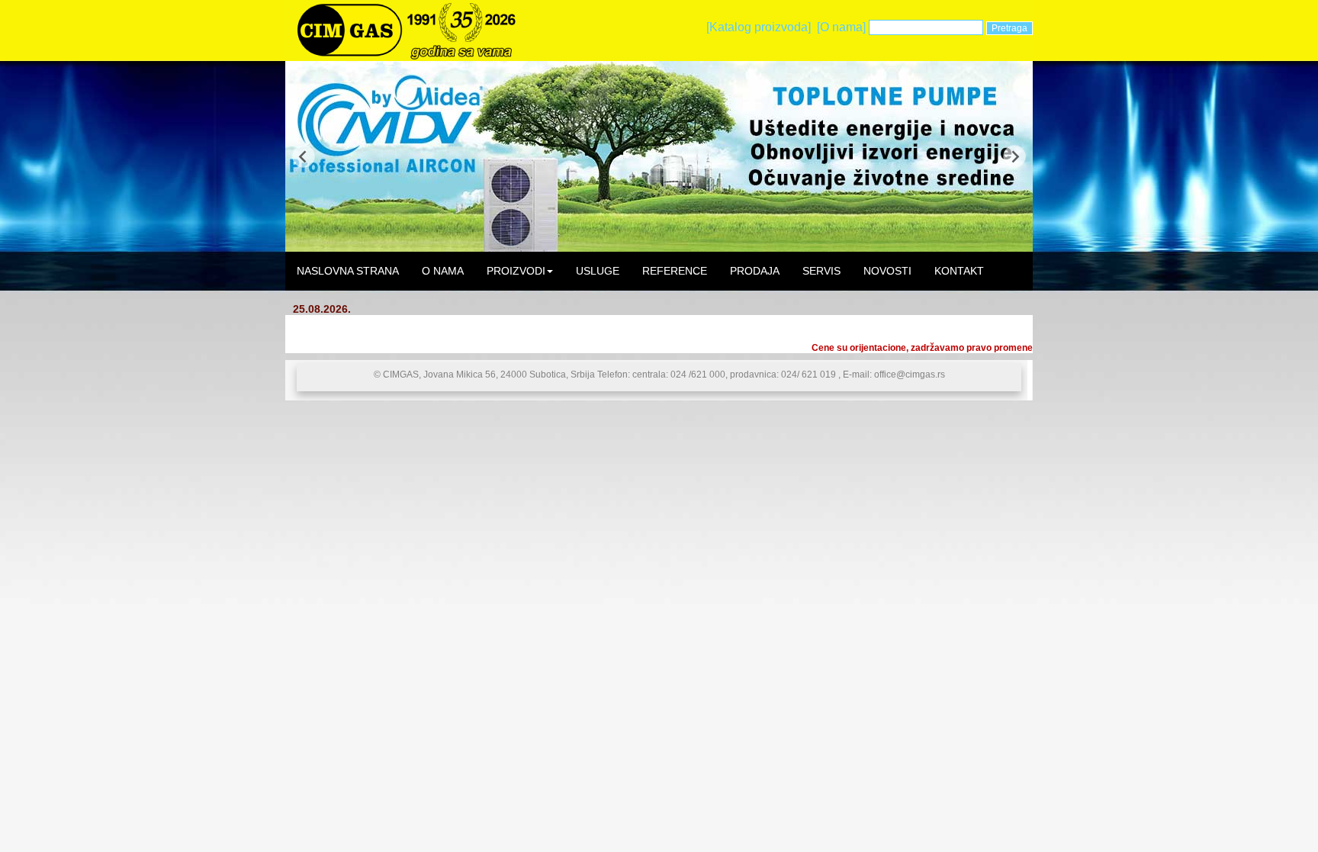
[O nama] (841, 27)
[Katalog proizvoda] (758, 27)
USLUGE (597, 271)
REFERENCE (674, 271)
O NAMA (443, 271)
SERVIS (821, 271)
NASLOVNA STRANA (348, 271)
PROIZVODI (516, 271)
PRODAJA (755, 271)
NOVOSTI (887, 271)
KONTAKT (959, 271)
